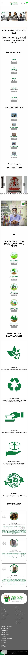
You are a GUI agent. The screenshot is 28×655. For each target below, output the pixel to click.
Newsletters (3, 642)
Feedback (3, 620)
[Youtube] (5, 646)
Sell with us (17, 624)
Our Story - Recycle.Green (6, 626)
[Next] (24, 16)
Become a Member (19, 620)
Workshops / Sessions (20, 614)
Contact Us (3, 618)
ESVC (16, 608)
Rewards (17, 616)
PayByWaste (17, 605)
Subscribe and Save (19, 618)
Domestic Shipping (5, 614)
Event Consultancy (19, 612)
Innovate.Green (4, 628)
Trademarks (3, 636)
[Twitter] (1, 646)
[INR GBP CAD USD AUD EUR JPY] (2, 653)
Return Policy (4, 612)
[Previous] (4, 16)
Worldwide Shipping (5, 616)
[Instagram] (4, 646)
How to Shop (4, 608)
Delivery (17, 610)
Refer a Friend (18, 622)
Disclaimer (3, 640)
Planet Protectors (5, 634)
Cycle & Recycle (4, 632)
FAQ (2, 605)
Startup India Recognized (6, 638)
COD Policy (3, 610)
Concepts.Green (4, 630)
